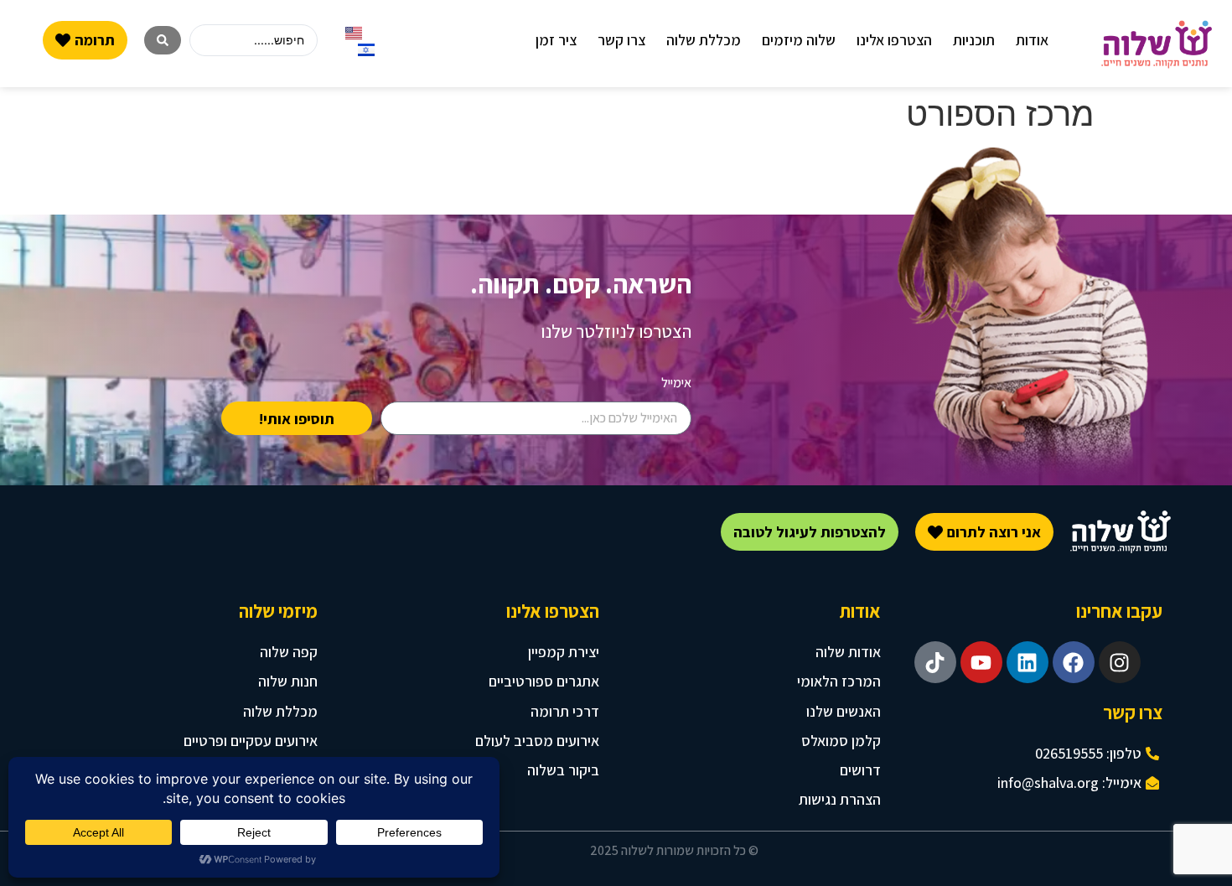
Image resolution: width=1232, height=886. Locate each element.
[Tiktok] (935, 662)
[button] (1032, 39)
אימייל (676, 382)
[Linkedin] (1027, 662)
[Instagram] (1120, 662)
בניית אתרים (505, 853)
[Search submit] (162, 40)
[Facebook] (1074, 662)
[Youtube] (981, 662)
